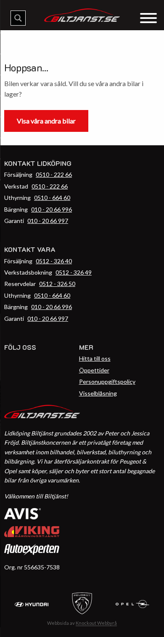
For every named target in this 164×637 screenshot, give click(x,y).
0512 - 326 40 (54, 261)
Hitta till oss (95, 358)
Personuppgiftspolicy (107, 381)
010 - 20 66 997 (47, 220)
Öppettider (94, 370)
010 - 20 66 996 (51, 209)
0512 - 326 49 (74, 272)
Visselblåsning (98, 393)
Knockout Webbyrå (96, 623)
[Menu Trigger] (148, 17)
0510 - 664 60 (52, 197)
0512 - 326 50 (57, 283)
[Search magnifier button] (18, 18)
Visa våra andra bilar (46, 121)
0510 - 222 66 (54, 174)
